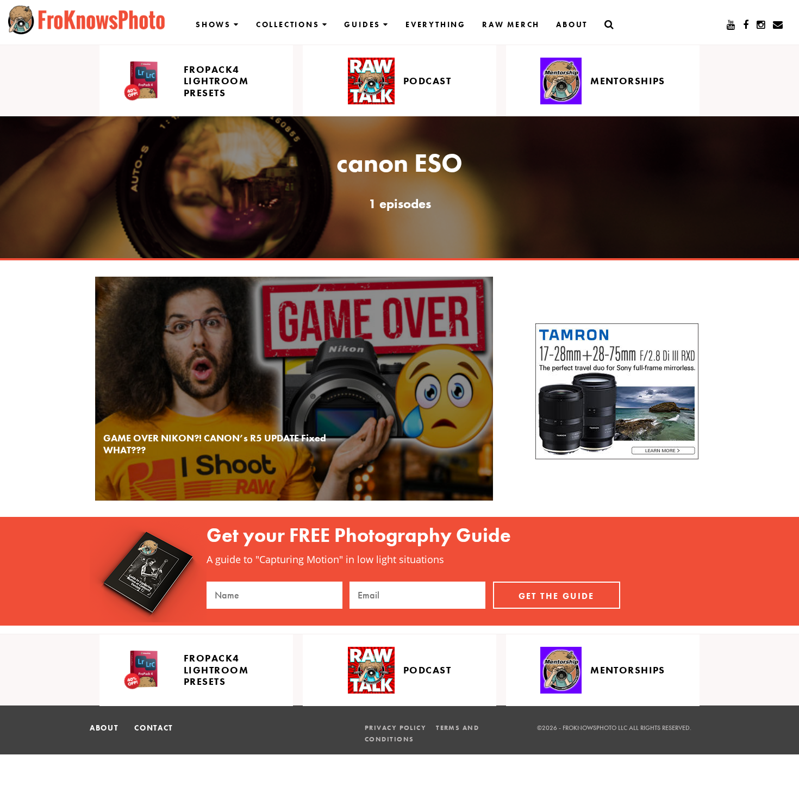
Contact (153, 728)
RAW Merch (511, 24)
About (572, 24)
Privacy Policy (395, 727)
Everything (435, 24)
